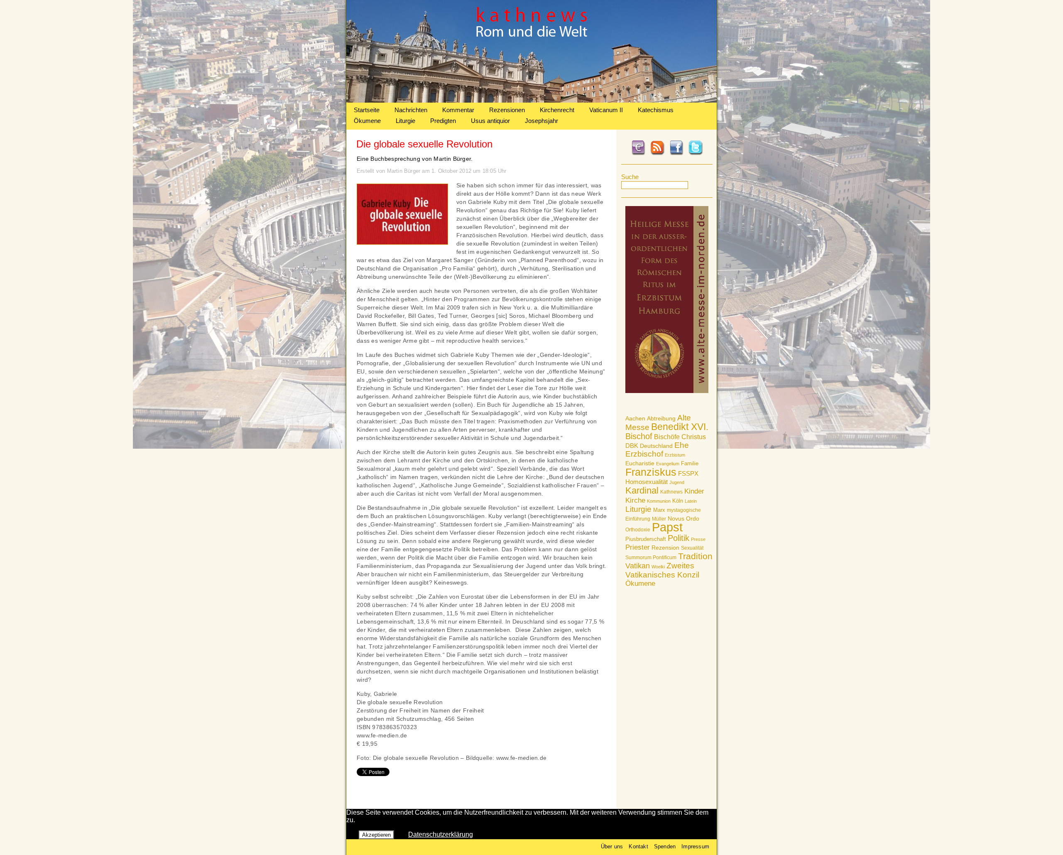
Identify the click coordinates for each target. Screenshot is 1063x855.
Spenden (665, 846)
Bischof (638, 436)
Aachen (635, 418)
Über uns (612, 846)
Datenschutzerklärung (440, 834)
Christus (693, 436)
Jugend (676, 482)
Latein (691, 501)
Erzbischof (644, 454)
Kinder (694, 491)
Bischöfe (667, 436)
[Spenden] (638, 153)
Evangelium (667, 463)
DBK (631, 445)
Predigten (443, 120)
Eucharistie (639, 463)
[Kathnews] (531, 100)
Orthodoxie (637, 530)
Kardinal (642, 490)
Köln (677, 501)
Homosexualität (646, 481)
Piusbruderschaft (645, 539)
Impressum (695, 846)
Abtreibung (661, 418)
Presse (698, 539)
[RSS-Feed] (657, 153)
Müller (659, 519)
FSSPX (688, 473)
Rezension (665, 547)
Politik (678, 538)
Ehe (681, 445)
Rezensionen (507, 109)
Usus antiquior (490, 120)
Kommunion (659, 501)
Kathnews (671, 491)
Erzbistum (675, 454)
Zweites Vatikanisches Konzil (662, 570)
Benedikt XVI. (679, 426)
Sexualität (692, 548)
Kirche (635, 500)
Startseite (367, 109)
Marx (659, 510)
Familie (689, 463)
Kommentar (458, 109)
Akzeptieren (376, 835)
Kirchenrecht (557, 109)
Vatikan (637, 565)
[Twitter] (695, 153)
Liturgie (405, 120)
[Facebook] (676, 153)
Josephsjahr (541, 120)
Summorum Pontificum (650, 557)
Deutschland (656, 445)
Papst (667, 527)
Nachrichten (410, 109)
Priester (637, 547)
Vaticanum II (606, 109)
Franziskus (650, 472)
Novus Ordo (683, 519)
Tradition (695, 556)
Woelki (658, 566)
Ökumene (367, 120)
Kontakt (638, 846)
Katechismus (656, 109)
